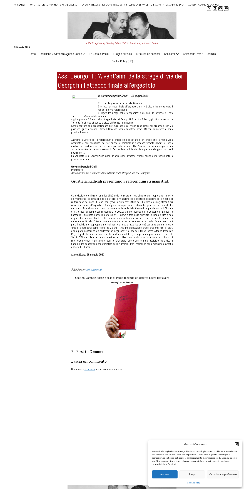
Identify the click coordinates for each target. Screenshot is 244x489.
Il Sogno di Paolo (112, 4)
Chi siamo (156, 4)
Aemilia (192, 4)
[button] (237, 444)
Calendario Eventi (176, 4)
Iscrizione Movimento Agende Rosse (57, 4)
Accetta (164, 474)
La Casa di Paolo (91, 4)
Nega (192, 474)
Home (32, 4)
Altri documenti (93, 269)
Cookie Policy (193, 482)
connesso (89, 369)
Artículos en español (136, 4)
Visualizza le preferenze (223, 474)
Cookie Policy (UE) (208, 4)
